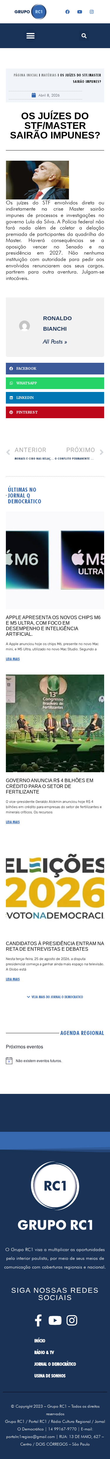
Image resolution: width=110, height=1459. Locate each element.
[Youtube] (79, 11)
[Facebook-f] (38, 1320)
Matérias (49, 75)
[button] (30, 35)
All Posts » (55, 341)
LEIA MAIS (13, 658)
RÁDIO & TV (44, 1352)
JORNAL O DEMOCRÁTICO (55, 1364)
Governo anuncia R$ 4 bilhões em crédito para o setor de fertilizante (49, 786)
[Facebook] (67, 11)
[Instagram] (91, 11)
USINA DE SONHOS (49, 1376)
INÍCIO (39, 1341)
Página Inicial (26, 75)
